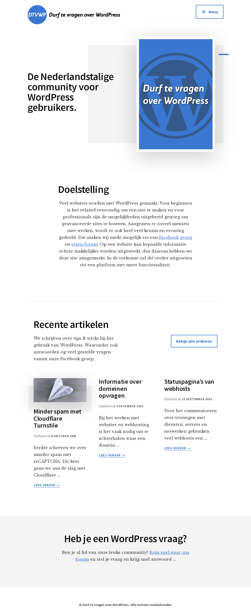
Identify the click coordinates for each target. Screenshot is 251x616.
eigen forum (84, 244)
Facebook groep (175, 237)
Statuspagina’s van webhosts (189, 385)
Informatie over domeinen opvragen (120, 388)
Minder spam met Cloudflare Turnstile (57, 418)
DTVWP (82, 14)
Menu (213, 11)
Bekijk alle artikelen (194, 341)
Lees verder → (47, 485)
